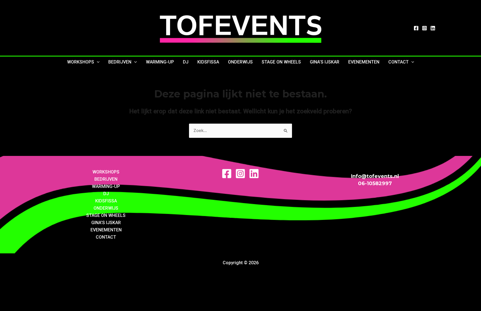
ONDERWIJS (240, 62)
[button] (97, 62)
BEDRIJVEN (119, 62)
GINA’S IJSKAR (324, 62)
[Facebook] (416, 28)
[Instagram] (424, 28)
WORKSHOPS (80, 62)
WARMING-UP (160, 62)
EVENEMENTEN (363, 62)
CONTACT (398, 62)
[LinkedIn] (432, 28)
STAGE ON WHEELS (281, 62)
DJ (185, 62)
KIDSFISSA (208, 62)
